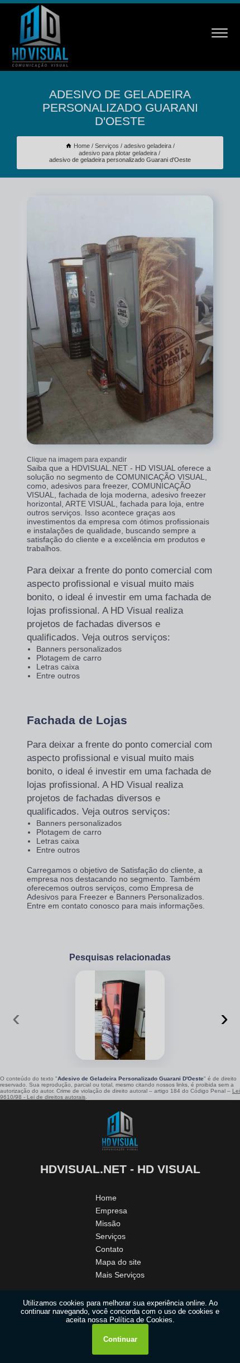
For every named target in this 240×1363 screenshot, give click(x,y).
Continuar (120, 1339)
